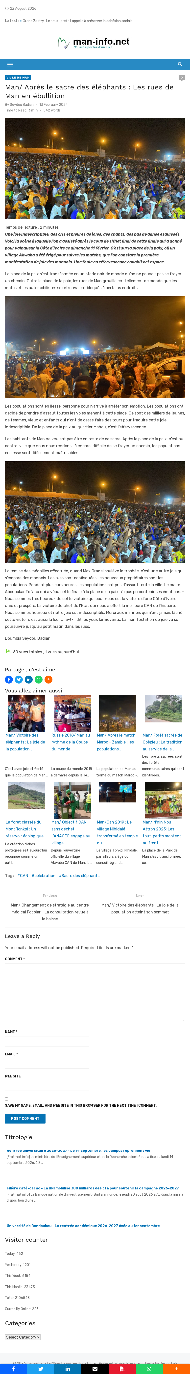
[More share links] (48, 680)
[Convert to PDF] (122, 1369)
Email (11, 1054)
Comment (15, 959)
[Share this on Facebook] (9, 680)
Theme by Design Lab (160, 1363)
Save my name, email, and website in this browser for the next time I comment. (81, 1105)
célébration (44, 875)
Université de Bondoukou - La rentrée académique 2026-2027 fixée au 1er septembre (83, 1191)
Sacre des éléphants (80, 875)
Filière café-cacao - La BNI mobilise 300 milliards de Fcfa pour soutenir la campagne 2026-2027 (93, 1153)
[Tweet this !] (19, 680)
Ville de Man (17, 77)
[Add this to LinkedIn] (29, 680)
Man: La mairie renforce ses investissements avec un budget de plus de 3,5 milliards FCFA (94, 21)
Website (13, 1076)
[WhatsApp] (39, 680)
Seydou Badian (22, 105)
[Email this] (95, 1369)
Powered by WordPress (117, 1363)
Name (11, 1032)
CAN (24, 875)
